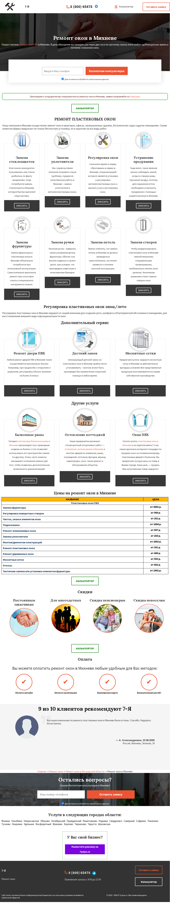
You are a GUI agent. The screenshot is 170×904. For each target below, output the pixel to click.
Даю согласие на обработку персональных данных (86, 79)
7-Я (3, 870)
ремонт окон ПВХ (28, 44)
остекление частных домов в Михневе (84, 449)
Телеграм (135, 96)
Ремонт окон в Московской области (85, 771)
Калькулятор (126, 6)
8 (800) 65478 (81, 6)
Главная (41, 771)
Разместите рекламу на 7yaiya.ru (84, 849)
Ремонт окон (56, 771)
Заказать (21, 205)
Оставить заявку (156, 6)
